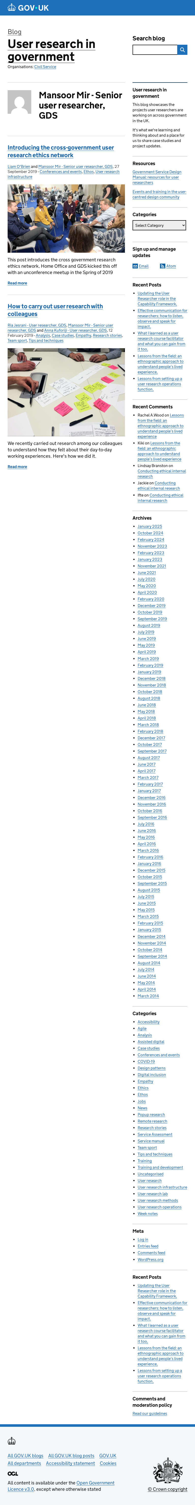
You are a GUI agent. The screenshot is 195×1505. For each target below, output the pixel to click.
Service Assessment (155, 1134)
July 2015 (146, 896)
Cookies (108, 1463)
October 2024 (150, 533)
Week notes (148, 1213)
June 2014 (147, 976)
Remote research (152, 1121)
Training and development (160, 1167)
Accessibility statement (70, 1463)
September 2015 (152, 883)
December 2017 (151, 737)
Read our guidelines (150, 1413)
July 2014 (146, 969)
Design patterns (152, 1068)
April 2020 (147, 592)
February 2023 (151, 552)
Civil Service (45, 66)
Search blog (149, 38)
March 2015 (148, 916)
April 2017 (146, 770)
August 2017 (149, 757)
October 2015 (150, 876)
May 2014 (146, 982)
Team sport (17, 340)
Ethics (143, 1087)
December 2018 (152, 678)
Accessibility (148, 1021)
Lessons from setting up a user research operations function (160, 384)
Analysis (43, 335)
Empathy (83, 335)
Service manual (151, 1141)
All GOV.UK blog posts (71, 1456)
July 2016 (146, 824)
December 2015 (151, 870)
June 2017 (146, 764)
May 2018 (146, 711)
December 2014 (152, 936)
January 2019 (149, 671)
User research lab (153, 1193)
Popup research (151, 1114)
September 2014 (152, 956)
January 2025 (150, 526)
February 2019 (150, 665)
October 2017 (150, 744)
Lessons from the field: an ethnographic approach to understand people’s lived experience (161, 426)
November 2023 (152, 546)
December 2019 (152, 605)
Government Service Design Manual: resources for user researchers (157, 177)
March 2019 (148, 658)
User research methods (158, 1200)
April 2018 (147, 718)
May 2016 (146, 837)
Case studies (63, 335)
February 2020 (151, 599)
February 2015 (150, 923)
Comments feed (151, 1252)
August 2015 (149, 890)
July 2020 (146, 579)
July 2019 (146, 632)
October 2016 (150, 810)
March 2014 (148, 996)
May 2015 (146, 909)
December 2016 (152, 797)
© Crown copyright (167, 1489)
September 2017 (152, 751)
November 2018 (152, 685)
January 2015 (149, 929)
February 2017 (150, 784)
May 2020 (147, 585)
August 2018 (149, 698)
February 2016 (150, 857)
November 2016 (152, 804)
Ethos (89, 171)
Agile (142, 1028)
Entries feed (148, 1246)
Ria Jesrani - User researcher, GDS (37, 325)
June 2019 (147, 638)
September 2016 (152, 817)
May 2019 (146, 645)
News (142, 1108)
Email (144, 266)
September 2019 (152, 618)
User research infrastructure (162, 1187)
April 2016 (147, 843)
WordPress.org (151, 1259)
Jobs (142, 1101)
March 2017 (148, 777)
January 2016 (149, 863)
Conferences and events (61, 171)
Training (145, 1160)
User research (150, 1180)
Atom (171, 266)
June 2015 (147, 903)
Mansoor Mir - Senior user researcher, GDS (75, 166)
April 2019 (147, 651)
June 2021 (147, 572)
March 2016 (148, 850)
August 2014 (149, 962)
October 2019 (150, 612)
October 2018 (150, 691)
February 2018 (150, 731)
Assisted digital (151, 1041)
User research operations (160, 1207)
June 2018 (147, 704)
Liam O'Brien (19, 166)
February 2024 (151, 539)
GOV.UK (107, 1456)
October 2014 (150, 949)
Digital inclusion (152, 1074)
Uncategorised (151, 1174)
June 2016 (147, 830)
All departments (24, 1463)
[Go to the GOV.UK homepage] (28, 7)
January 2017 (149, 790)
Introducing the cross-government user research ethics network (61, 151)
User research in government (51, 50)
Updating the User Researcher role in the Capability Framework (157, 298)
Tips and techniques (46, 340)
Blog (15, 31)
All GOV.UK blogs (25, 1456)
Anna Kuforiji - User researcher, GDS (75, 330)
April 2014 (147, 989)
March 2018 (148, 724)
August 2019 (149, 625)
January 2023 (150, 559)
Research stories (107, 335)
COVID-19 (146, 1061)
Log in (143, 1239)
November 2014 (152, 943)
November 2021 (152, 566)
